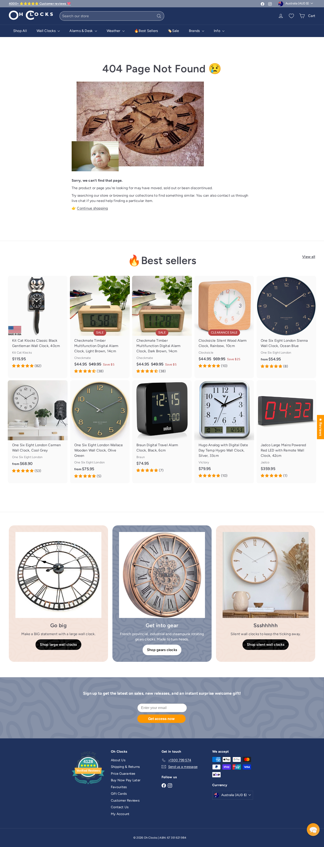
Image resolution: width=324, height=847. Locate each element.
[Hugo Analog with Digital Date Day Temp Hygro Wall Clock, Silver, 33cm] (224, 431)
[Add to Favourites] (66, 279)
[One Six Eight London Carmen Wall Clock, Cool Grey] (38, 429)
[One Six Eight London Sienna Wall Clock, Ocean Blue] (286, 324)
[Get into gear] (162, 575)
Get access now (161, 718)
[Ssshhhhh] (266, 575)
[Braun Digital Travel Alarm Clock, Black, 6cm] (162, 428)
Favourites (119, 787)
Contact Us (119, 807)
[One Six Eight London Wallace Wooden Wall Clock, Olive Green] (100, 431)
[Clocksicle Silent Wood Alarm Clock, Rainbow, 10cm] (224, 324)
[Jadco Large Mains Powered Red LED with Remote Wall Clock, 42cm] (286, 431)
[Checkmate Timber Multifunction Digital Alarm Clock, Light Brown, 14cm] (100, 327)
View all (308, 257)
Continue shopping (92, 208)
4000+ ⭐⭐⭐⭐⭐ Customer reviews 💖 (40, 4)
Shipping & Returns (125, 767)
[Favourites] (291, 15)
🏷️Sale (173, 31)
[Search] (159, 16)
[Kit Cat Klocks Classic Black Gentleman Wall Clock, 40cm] (38, 324)
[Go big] (58, 575)
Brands (195, 31)
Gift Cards (119, 794)
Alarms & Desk (81, 31)
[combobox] (112, 16)
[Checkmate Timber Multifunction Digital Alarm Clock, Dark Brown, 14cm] (162, 327)
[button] (313, 829)
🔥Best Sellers (146, 31)
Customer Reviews (125, 800)
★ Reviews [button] (320, 427)
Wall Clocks (46, 31)
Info (217, 31)
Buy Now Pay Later (125, 780)
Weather (114, 31)
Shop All (20, 31)
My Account (120, 814)
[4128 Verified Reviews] (88, 785)
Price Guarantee (123, 774)
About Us (118, 760)
